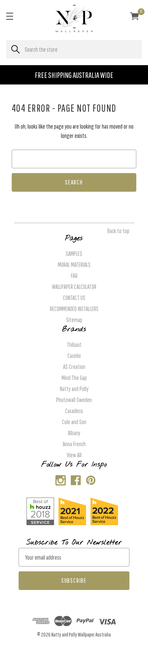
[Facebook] (74, 478)
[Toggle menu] (9, 16)
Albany (74, 433)
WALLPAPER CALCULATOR (74, 286)
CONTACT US (74, 297)
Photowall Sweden (74, 399)
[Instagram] (59, 478)
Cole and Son (74, 421)
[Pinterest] (89, 478)
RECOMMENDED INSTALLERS (74, 308)
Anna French (74, 444)
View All (74, 455)
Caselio (74, 355)
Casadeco (74, 410)
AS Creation (74, 366)
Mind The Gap (74, 377)
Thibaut (74, 344)
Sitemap (74, 319)
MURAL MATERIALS (74, 264)
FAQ (74, 275)
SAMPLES (74, 253)
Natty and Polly (74, 388)
